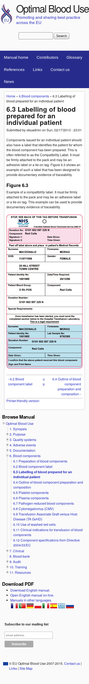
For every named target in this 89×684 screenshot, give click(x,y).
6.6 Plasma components (31, 498)
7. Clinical (17, 551)
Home (10, 96)
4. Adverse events (23, 445)
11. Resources (20, 572)
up (44, 381)
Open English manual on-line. (32, 595)
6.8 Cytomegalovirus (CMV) (33, 508)
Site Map (25, 668)
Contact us (60, 69)
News (9, 81)
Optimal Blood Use (52, 8)
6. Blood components (25, 455)
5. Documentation (22, 450)
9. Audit (15, 561)
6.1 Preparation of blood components (40, 461)
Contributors (47, 57)
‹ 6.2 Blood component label (20, 381)
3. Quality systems (23, 439)
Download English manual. (30, 590)
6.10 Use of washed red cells (34, 524)
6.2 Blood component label (33, 466)
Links (37, 69)
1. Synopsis (18, 428)
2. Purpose (17, 434)
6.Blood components (34, 96)
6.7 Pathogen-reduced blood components (43, 503)
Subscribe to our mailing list (26, 624)
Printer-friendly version (22, 400)
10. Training (18, 567)
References (14, 69)
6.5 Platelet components (31, 492)
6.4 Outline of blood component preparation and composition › (66, 386)
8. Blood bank (20, 556)
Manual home (16, 57)
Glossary (74, 57)
